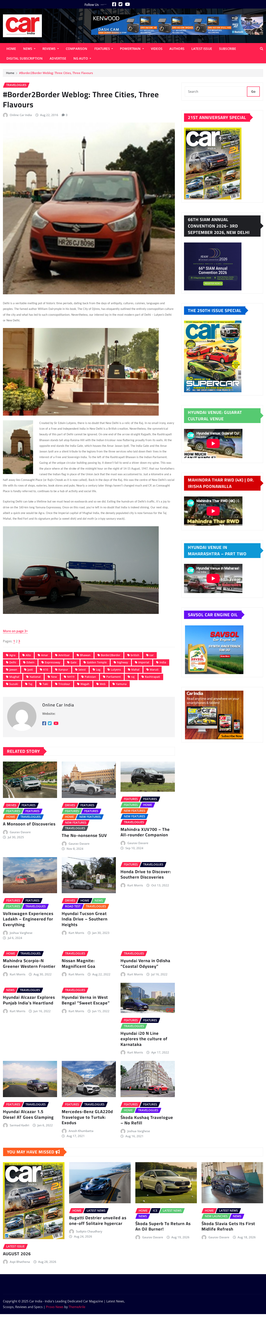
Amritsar (64, 655)
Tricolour (64, 684)
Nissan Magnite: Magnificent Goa (78, 963)
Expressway (52, 662)
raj (133, 677)
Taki (45, 684)
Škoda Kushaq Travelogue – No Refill (147, 1120)
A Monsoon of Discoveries (29, 824)
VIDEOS (156, 49)
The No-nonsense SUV (84, 835)
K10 (45, 669)
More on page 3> (15, 631)
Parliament (113, 677)
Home (11, 49)
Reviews (49, 49)
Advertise (58, 58)
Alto (28, 655)
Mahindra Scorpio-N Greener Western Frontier (29, 963)
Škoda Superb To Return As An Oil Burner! (163, 1226)
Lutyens (116, 669)
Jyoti (30, 669)
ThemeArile (77, 1307)
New (54, 677)
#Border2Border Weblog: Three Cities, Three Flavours (56, 73)
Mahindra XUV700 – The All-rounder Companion (145, 832)
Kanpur (63, 669)
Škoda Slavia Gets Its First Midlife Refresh (228, 1226)
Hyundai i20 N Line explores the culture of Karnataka (144, 1038)
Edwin (30, 662)
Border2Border (110, 655)
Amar (44, 655)
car (152, 655)
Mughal (14, 677)
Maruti (154, 669)
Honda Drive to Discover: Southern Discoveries (146, 874)
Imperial (143, 662)
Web (103, 684)
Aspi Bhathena (20, 1262)
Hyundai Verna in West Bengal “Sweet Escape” (86, 1000)
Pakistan (90, 677)
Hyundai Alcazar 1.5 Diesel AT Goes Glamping (28, 1114)
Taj (30, 684)
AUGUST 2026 (17, 1254)
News (28, 49)
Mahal (135, 669)
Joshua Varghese (21, 933)
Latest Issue (201, 49)
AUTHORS (176, 49)
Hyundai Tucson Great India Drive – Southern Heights (84, 919)
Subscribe (227, 49)
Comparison (76, 49)
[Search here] (261, 49)
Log (98, 669)
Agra (12, 655)
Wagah (84, 684)
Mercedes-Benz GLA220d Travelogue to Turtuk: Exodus (87, 1117)
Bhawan (85, 655)
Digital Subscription (24, 58)
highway (122, 662)
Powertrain (131, 49)
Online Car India (21, 115)
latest (82, 669)
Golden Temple (97, 662)
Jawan (13, 669)
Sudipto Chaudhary (89, 1231)
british (135, 655)
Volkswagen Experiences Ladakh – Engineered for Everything (28, 919)
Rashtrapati (152, 677)
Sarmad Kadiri (19, 1125)
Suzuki (13, 684)
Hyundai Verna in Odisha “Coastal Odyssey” (145, 963)
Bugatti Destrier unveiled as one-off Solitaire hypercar (97, 1220)
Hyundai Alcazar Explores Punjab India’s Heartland (29, 1000)
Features (102, 49)
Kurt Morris (76, 933)
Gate (73, 662)
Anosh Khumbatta (81, 1131)
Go (253, 91)
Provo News (54, 1307)
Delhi (12, 662)
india (162, 662)
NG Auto (81, 58)
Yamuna (121, 684)
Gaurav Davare (20, 832)
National (35, 677)
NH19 (70, 677)
